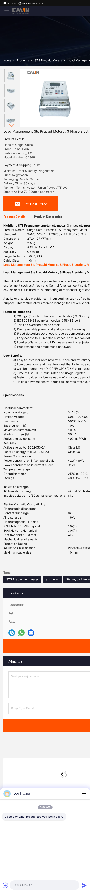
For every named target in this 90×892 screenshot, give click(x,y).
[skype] (11, 633)
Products (23, 60)
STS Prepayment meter (22, 579)
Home (7, 60)
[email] (31, 633)
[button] (12, 125)
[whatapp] (21, 632)
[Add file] (5, 885)
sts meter (52, 579)
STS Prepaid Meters (48, 60)
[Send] (84, 885)
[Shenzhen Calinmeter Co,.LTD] (20, 11)
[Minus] (84, 793)
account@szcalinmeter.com (26, 3)
